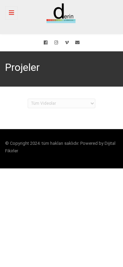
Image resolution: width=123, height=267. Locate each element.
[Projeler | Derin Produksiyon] (59, 13)
